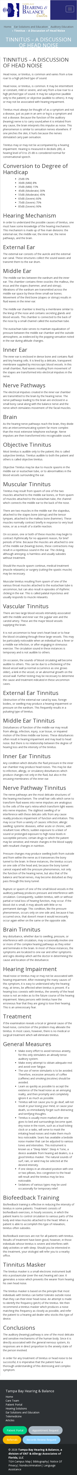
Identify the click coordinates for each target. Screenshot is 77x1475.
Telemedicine (14, 1416)
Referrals (12, 1439)
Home (7, 26)
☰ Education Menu (38, 54)
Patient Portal (14, 1404)
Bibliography (40, 1461)
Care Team (12, 1400)
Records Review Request (41, 1439)
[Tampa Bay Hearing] (25, 10)
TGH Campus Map (19, 1461)
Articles (10, 1420)
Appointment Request (45, 1430)
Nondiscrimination (30, 1465)
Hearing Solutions (16, 1408)
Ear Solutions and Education (31, 26)
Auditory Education (62, 26)
